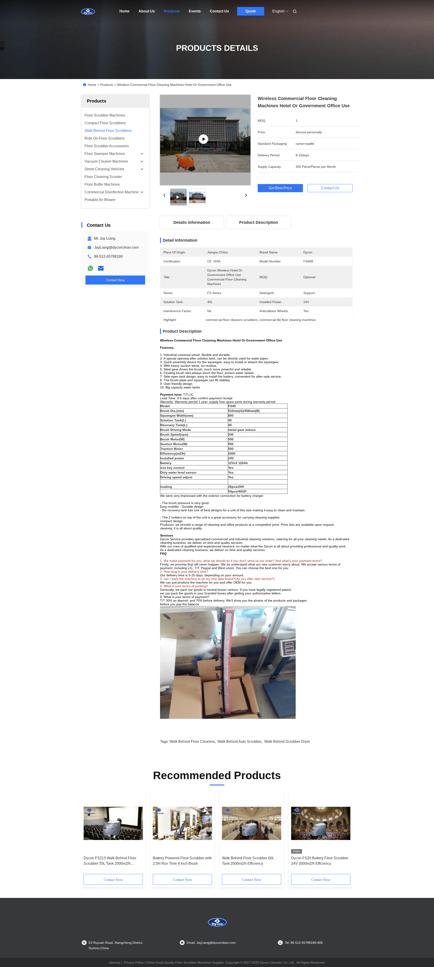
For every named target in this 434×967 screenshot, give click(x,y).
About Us (147, 11)
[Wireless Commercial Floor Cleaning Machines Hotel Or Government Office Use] (205, 140)
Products (172, 11)
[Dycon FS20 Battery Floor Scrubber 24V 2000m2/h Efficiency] (320, 823)
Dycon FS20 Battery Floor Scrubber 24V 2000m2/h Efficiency (319, 860)
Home (124, 11)
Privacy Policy (134, 962)
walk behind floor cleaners (192, 741)
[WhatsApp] (90, 268)
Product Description (258, 222)
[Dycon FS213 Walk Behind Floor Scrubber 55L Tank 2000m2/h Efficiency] (113, 823)
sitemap (114, 962)
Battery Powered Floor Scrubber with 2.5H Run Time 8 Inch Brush (182, 860)
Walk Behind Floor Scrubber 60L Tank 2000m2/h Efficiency (248, 860)
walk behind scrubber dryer (287, 741)
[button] (89, 834)
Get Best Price (280, 188)
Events (195, 11)
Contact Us (219, 11)
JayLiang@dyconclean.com (116, 247)
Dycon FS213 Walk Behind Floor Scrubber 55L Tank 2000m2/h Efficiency (110, 861)
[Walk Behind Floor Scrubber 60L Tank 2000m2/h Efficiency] (251, 823)
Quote (250, 11)
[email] (100, 268)
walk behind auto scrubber (239, 741)
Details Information (191, 222)
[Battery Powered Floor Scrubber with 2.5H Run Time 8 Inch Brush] (182, 823)
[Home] (87, 11)
